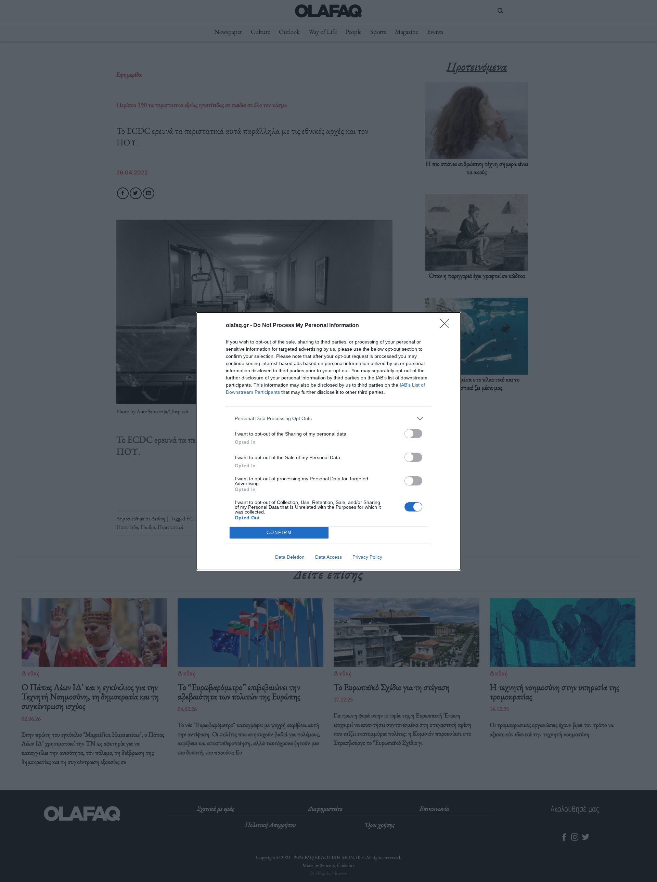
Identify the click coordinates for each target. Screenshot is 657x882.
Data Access (328, 557)
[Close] (446, 325)
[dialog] (328, 441)
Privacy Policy (367, 557)
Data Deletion (290, 557)
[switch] (413, 433)
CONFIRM (279, 532)
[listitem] (328, 418)
